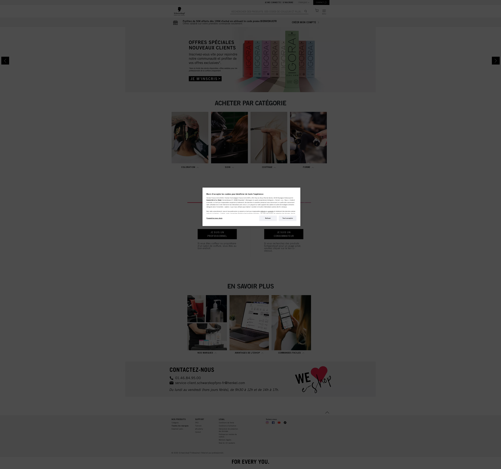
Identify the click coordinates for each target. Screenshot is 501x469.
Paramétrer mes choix (214, 218)
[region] (251, 207)
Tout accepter (287, 218)
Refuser (268, 218)
